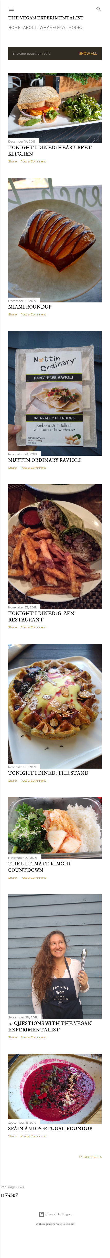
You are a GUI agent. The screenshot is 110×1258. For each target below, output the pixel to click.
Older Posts (90, 1157)
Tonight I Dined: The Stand (48, 773)
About (30, 27)
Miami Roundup (30, 307)
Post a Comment (33, 161)
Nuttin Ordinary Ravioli (44, 460)
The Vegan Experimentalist (46, 18)
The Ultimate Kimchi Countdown (39, 867)
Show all (88, 53)
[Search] (99, 8)
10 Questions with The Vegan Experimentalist (50, 1026)
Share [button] (12, 161)
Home (14, 27)
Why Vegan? (52, 27)
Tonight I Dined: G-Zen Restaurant (41, 616)
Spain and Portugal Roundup (50, 1129)
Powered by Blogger (59, 1214)
